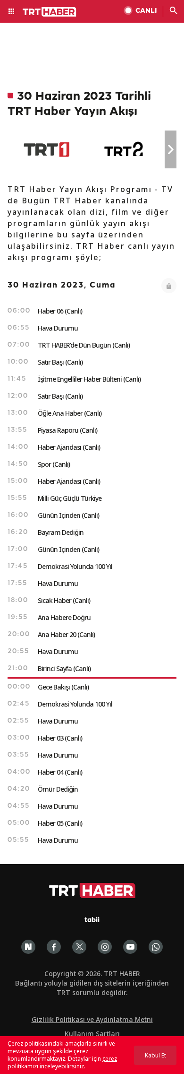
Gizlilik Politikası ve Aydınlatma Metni (92, 1019)
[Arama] (173, 11)
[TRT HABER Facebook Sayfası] (54, 947)
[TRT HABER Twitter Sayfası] (79, 947)
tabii (92, 920)
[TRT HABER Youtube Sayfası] (130, 947)
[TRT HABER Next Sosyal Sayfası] (28, 947)
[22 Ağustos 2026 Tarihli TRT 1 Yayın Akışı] (46, 149)
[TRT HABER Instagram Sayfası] (105, 947)
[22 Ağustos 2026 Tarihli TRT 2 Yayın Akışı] (124, 149)
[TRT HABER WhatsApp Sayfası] (156, 947)
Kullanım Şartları (92, 1033)
